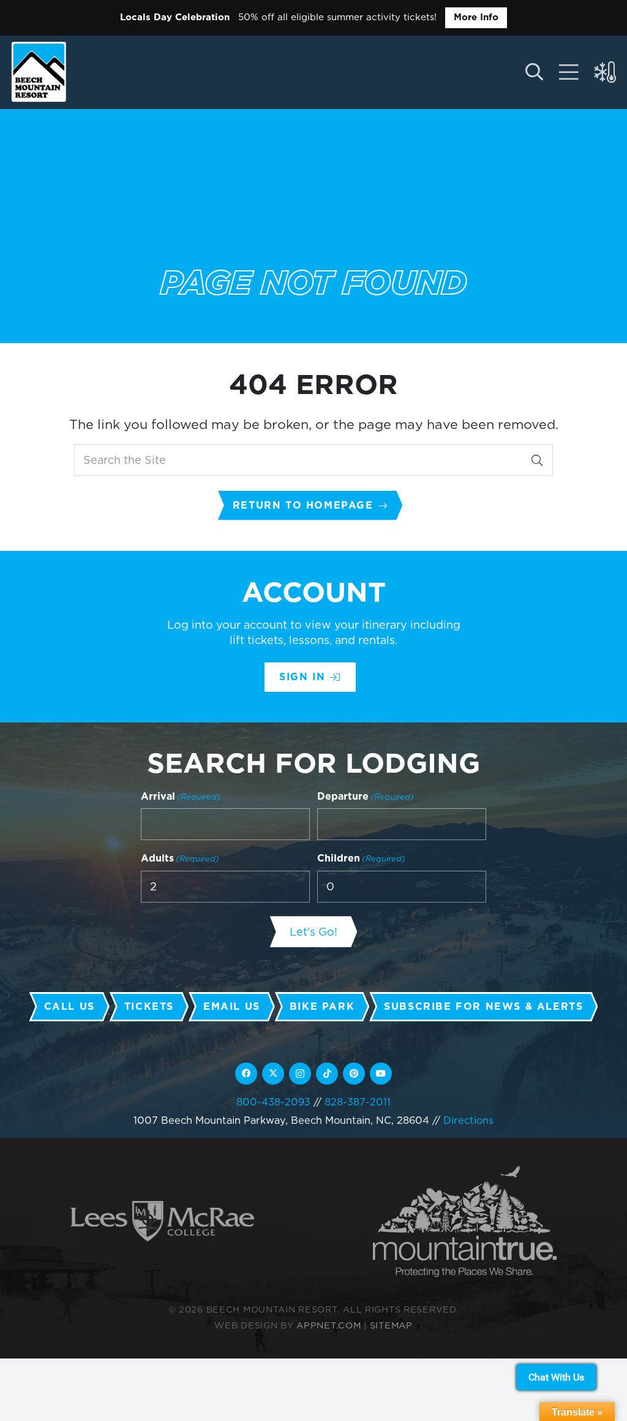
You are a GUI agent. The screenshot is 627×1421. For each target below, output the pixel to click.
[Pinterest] (354, 1074)
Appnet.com (328, 1325)
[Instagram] (300, 1074)
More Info (476, 17)
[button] (533, 72)
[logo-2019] (39, 71)
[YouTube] (381, 1074)
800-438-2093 (273, 1102)
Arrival (180, 796)
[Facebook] (246, 1074)
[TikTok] (327, 1074)
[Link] (569, 72)
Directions (468, 1120)
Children (361, 858)
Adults (180, 858)
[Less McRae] (162, 1221)
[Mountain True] (465, 1221)
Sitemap (391, 1325)
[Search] (537, 460)
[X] (273, 1074)
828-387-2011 (358, 1102)
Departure (365, 796)
